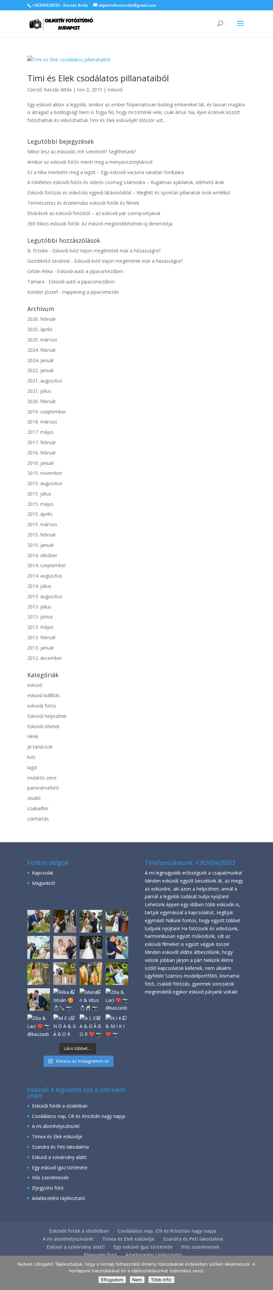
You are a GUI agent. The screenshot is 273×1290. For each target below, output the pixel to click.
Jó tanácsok (40, 747)
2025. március (42, 339)
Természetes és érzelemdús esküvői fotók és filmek (83, 203)
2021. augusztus (44, 380)
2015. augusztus (44, 483)
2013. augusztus (44, 596)
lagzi (32, 767)
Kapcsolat (42, 873)
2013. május (40, 627)
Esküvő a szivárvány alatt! (59, 1157)
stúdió (34, 798)
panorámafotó (43, 788)
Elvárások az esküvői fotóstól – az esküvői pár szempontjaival (93, 213)
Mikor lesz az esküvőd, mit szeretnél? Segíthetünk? (81, 151)
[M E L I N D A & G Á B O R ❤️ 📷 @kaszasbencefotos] (117, 973)
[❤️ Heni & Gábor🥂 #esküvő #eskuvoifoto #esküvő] (64, 947)
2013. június (40, 616)
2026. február (41, 319)
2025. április (40, 329)
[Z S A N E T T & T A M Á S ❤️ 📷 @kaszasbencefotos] (91, 921)
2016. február (41, 452)
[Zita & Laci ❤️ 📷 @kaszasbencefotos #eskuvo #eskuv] (91, 973)
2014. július (39, 586)
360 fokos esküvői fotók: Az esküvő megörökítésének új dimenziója (99, 223)
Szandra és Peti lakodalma (60, 1147)
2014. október (42, 555)
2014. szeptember (46, 565)
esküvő (115, 89)
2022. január (40, 370)
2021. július (39, 391)
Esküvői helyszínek (47, 716)
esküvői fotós (41, 706)
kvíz (31, 757)
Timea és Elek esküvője (57, 1136)
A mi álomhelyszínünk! (56, 1126)
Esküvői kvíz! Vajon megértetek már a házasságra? (106, 250)
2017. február (41, 442)
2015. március (42, 524)
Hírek (32, 736)
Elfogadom (112, 1279)
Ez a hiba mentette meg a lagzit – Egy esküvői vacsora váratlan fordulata (105, 172)
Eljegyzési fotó (48, 1188)
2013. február (41, 637)
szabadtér (38, 808)
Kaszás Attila (58, 89)
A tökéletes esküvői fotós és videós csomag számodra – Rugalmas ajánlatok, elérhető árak (125, 182)
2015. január (40, 545)
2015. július (39, 493)
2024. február (41, 350)
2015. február (41, 534)
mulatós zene (42, 778)
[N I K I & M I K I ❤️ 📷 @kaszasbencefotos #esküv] (64, 973)
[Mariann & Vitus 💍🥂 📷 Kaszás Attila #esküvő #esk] (91, 999)
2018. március (42, 421)
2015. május (40, 504)
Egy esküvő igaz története (60, 1167)
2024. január (40, 360)
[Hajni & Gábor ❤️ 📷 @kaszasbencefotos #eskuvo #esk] (64, 921)
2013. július (39, 606)
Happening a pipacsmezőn (90, 292)
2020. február (41, 401)
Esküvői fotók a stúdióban (60, 1106)
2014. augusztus (44, 575)
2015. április (40, 514)
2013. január (40, 647)
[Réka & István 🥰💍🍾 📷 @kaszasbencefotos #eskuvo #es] (64, 999)
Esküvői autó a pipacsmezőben (90, 271)
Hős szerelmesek (50, 1177)
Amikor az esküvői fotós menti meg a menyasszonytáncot (90, 162)
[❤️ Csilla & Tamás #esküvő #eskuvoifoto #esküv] (117, 921)
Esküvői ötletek (43, 726)
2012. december (44, 658)
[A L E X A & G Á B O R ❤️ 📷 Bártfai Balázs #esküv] (38, 921)
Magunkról (43, 883)
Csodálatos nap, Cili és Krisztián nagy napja (78, 1116)
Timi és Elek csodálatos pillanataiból (98, 78)
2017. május (40, 432)
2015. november (44, 473)
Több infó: (161, 1279)
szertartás (38, 819)
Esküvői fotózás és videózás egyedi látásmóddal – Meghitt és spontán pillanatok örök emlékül (128, 192)
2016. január (40, 463)
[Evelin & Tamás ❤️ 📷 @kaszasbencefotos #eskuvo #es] (91, 947)
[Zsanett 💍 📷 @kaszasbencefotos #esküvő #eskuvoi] (38, 973)
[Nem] (264, 1273)
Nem (137, 1279)
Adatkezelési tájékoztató (58, 1198)
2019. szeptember (46, 411)
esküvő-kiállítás (43, 695)
